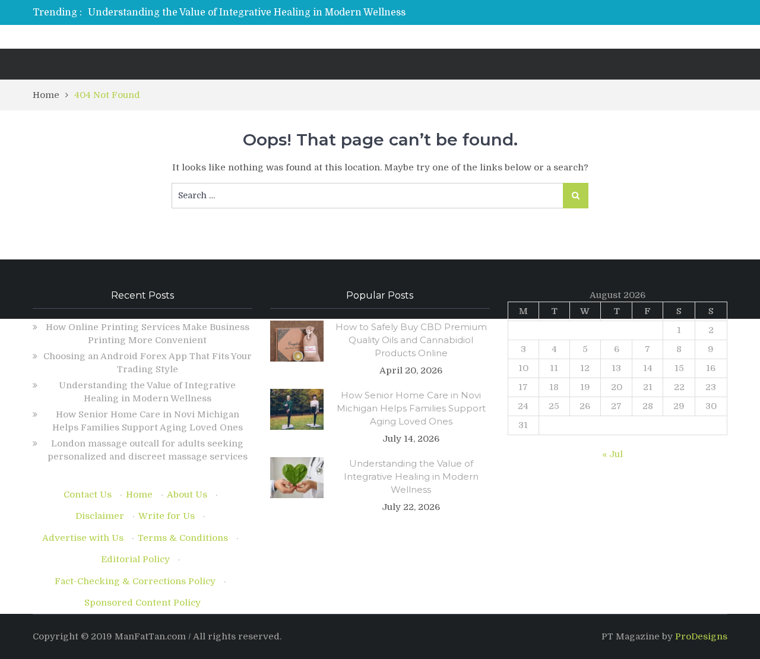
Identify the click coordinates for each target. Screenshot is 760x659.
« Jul (612, 454)
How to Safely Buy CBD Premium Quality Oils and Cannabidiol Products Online (411, 340)
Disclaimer (99, 516)
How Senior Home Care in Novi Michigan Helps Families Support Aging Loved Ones (411, 408)
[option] (268, 12)
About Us (187, 494)
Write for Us (166, 516)
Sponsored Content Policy (142, 602)
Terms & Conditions (183, 538)
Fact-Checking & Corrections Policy (135, 581)
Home (139, 494)
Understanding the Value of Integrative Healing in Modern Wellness (247, 12)
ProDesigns (701, 636)
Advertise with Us (83, 538)
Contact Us (88, 494)
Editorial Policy (135, 559)
